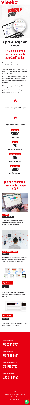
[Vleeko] (9, 2)
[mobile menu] (28, 2)
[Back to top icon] (15, 391)
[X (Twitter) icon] (12, 399)
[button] (27, 402)
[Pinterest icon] (16, 399)
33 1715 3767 (10, 366)
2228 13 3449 (10, 377)
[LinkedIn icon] (15, 399)
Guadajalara (13, 362)
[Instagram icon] (18, 399)
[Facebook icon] (10, 399)
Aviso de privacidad (13, 396)
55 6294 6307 (10, 344)
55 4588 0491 (10, 355)
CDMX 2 (12, 351)
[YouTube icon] (13, 399)
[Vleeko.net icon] (19, 399)
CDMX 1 (12, 340)
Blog (21, 396)
